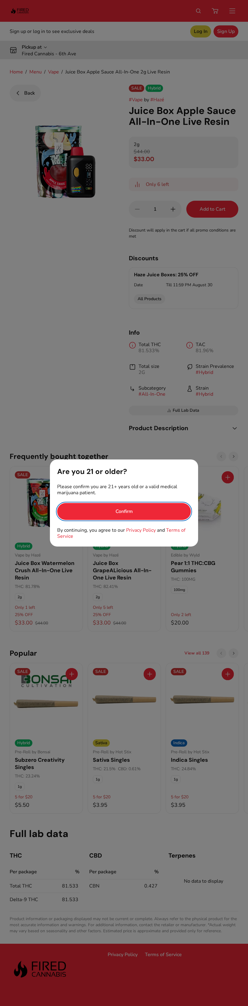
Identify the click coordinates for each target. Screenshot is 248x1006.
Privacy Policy (141, 530)
